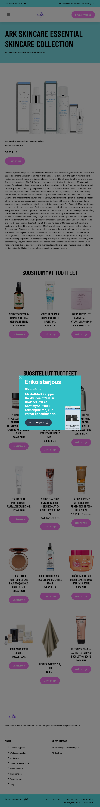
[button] (38, 422)
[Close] (20, 377)
